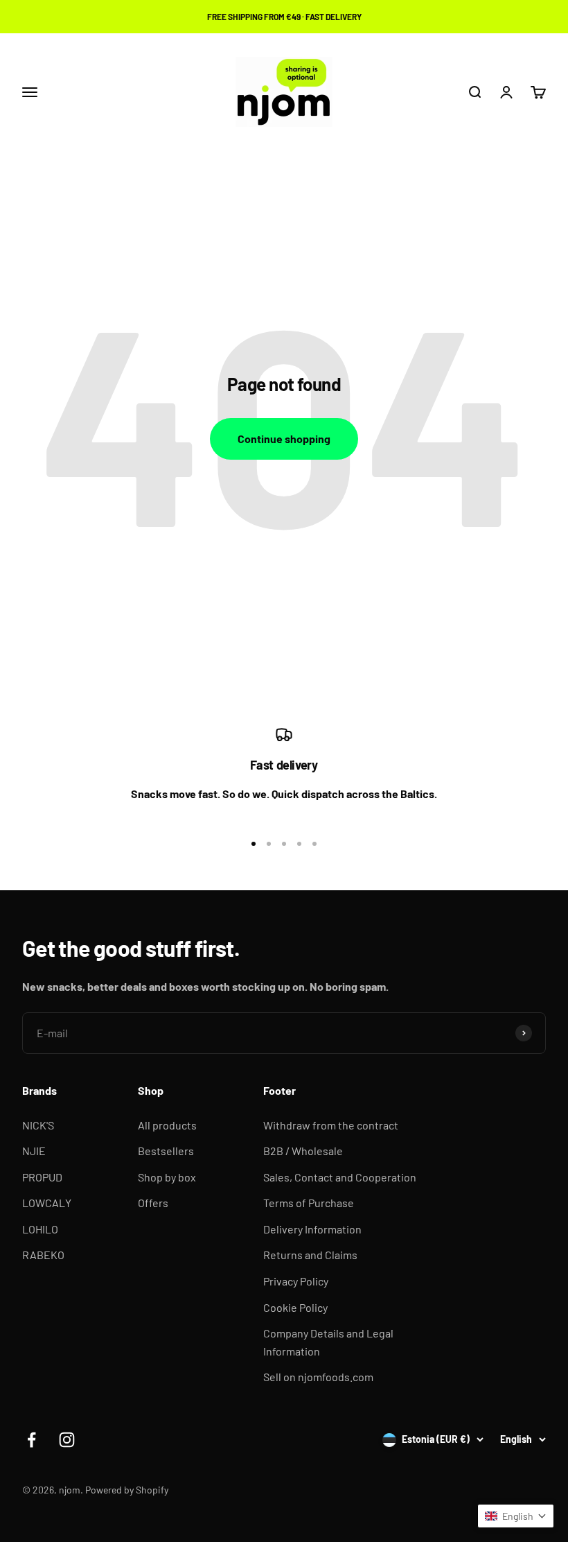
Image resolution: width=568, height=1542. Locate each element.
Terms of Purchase (308, 1202)
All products (167, 1125)
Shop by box (167, 1177)
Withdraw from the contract (330, 1125)
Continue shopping (284, 438)
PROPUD (42, 1177)
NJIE (34, 1150)
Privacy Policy (295, 1281)
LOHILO (40, 1229)
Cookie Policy (295, 1307)
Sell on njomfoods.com (318, 1376)
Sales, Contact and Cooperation (339, 1177)
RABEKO (43, 1254)
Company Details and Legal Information (328, 1342)
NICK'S (38, 1125)
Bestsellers (166, 1150)
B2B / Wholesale (303, 1150)
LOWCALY (46, 1202)
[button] (515, 1516)
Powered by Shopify (126, 1490)
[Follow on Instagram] (66, 1439)
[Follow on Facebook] (31, 1439)
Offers (153, 1202)
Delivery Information (312, 1229)
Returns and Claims (310, 1254)
